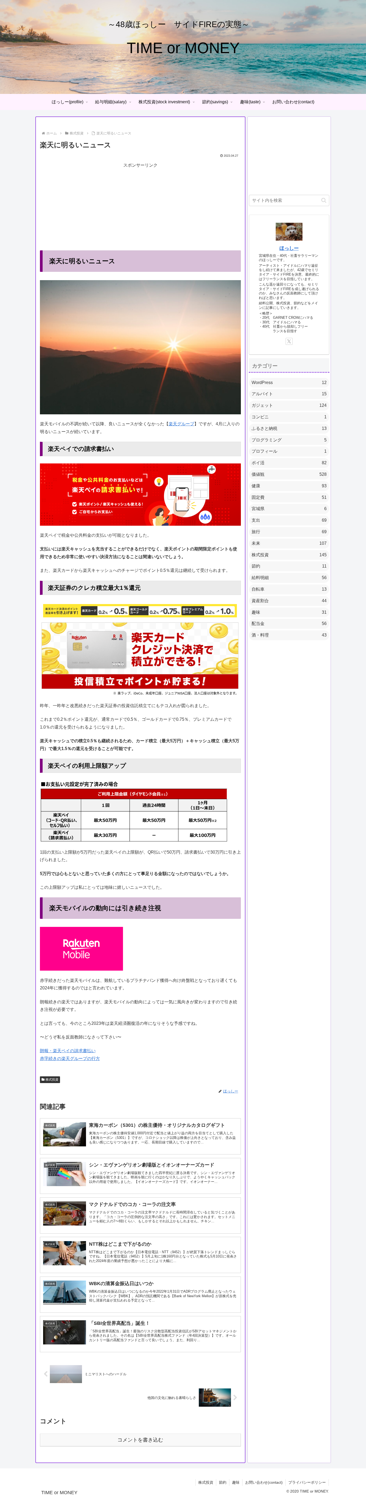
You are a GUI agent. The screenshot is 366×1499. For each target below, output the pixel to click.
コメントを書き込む (140, 1440)
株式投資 (52, 1079)
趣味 (236, 1482)
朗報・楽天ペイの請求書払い (68, 1050)
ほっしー (289, 248)
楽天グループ (181, 424)
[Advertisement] (140, 206)
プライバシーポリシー (307, 1482)
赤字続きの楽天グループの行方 (70, 1058)
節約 (222, 1482)
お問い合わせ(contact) (264, 1482)
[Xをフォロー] (289, 341)
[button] (323, 200)
